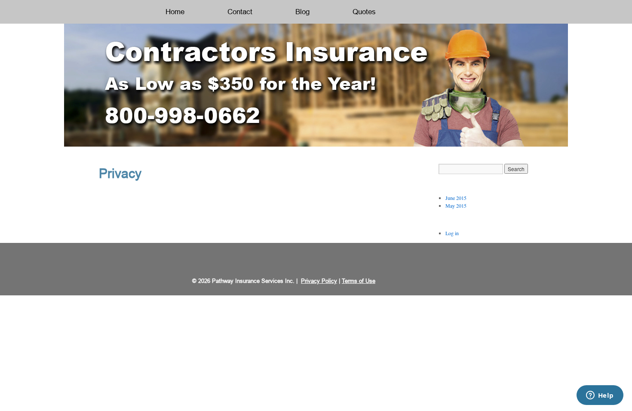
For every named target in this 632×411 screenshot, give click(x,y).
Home (175, 12)
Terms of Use (358, 281)
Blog (302, 12)
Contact (239, 12)
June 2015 (455, 197)
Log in (452, 233)
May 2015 (455, 205)
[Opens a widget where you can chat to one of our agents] (599, 396)
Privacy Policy (319, 281)
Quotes (364, 12)
